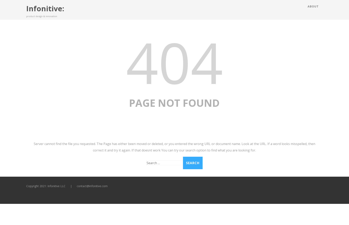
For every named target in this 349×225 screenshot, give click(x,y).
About (313, 6)
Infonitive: (45, 8)
